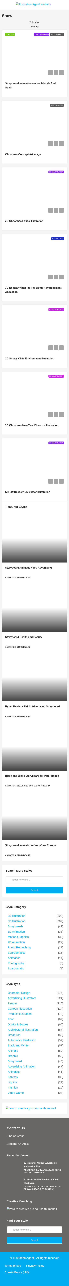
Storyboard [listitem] (15, 1061)
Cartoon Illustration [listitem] (20, 1008)
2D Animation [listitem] (16, 942)
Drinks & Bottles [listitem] (18, 1024)
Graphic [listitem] (13, 1056)
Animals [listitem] (13, 1050)
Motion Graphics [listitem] (18, 937)
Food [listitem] (11, 1019)
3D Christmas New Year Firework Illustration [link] (31, 425)
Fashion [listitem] (13, 1087)
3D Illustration (56, 309)
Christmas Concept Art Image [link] (23, 154)
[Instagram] (34, 1280)
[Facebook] (22, 1280)
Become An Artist (18, 1143)
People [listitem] (12, 1003)
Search (34, 890)
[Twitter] (28, 1280)
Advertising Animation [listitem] (21, 1066)
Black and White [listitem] (18, 1045)
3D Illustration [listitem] (16, 921)
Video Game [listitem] (16, 1092)
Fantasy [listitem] (13, 1077)
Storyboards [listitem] (15, 926)
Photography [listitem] (16, 963)
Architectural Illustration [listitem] (23, 1029)
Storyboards (57, 34)
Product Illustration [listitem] (20, 1014)
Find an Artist (15, 1136)
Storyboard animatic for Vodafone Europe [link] (30, 845)
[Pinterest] (46, 1280)
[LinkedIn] (40, 1280)
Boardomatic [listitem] (16, 968)
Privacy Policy (35, 1265)
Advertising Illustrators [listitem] (22, 998)
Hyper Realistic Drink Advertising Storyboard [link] (32, 706)
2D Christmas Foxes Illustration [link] (24, 221)
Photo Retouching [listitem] (19, 947)
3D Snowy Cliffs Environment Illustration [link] (29, 358)
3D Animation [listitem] (16, 931)
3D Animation (57, 238)
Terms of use (12, 1265)
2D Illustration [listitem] (16, 915)
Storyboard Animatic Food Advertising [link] (28, 567)
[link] (34, 538)
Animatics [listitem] (14, 958)
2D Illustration (42, 34)
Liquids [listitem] (12, 1082)
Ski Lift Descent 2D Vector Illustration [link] (27, 492)
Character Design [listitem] (19, 992)
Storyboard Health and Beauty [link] (23, 637)
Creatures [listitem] (14, 1035)
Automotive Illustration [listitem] (22, 1040)
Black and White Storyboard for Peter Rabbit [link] (32, 776)
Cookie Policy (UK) (16, 1272)
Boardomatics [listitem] (16, 952)
